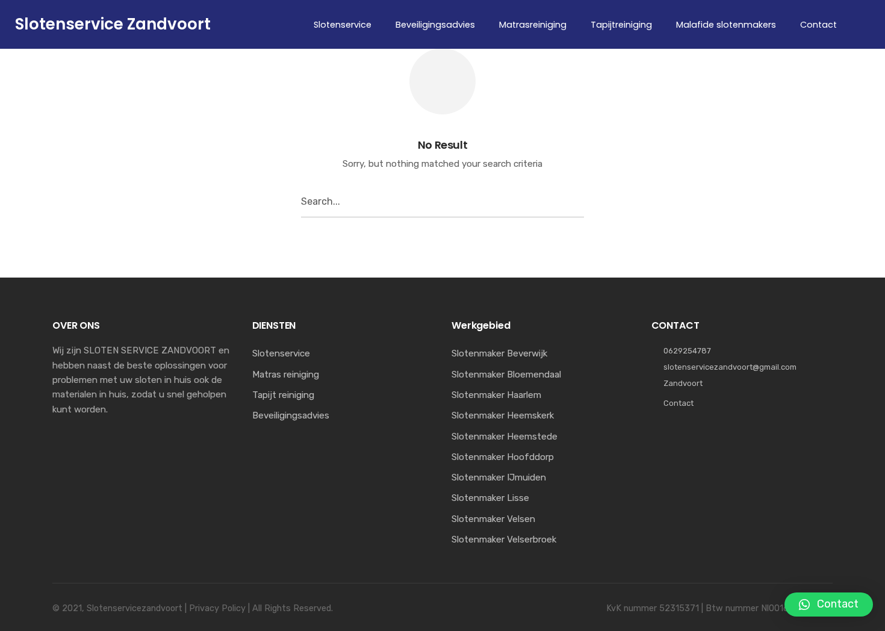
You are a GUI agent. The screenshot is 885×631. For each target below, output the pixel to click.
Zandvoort (683, 383)
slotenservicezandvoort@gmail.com (729, 366)
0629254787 (687, 350)
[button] (828, 604)
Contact (678, 403)
